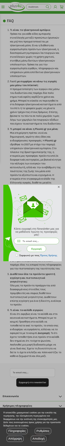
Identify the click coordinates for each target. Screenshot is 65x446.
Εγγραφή (36, 248)
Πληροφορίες (17, 431)
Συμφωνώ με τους (38, 255)
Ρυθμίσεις (43, 431)
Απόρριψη (15, 438)
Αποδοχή (38, 438)
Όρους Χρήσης (48, 255)
